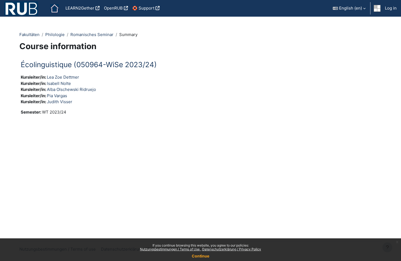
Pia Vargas (57, 95)
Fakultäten (29, 34)
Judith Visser (59, 101)
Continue (200, 256)
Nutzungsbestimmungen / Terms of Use (170, 249)
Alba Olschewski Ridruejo (71, 89)
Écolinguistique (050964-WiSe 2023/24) (89, 64)
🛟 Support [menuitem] (143, 8)
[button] (349, 8)
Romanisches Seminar (91, 34)
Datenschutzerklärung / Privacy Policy (231, 249)
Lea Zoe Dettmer (63, 77)
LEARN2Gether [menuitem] (79, 8)
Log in (391, 8)
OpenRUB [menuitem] (113, 8)
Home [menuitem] (54, 8)
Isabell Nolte (59, 83)
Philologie (55, 34)
